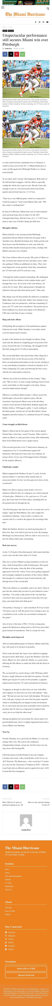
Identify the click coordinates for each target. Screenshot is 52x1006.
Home (4, 27)
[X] (43, 22)
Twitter (11, 939)
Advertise (8, 907)
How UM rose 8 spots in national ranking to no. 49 (13, 803)
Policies (8, 914)
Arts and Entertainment (13, 876)
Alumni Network (26, 975)
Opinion (8, 879)
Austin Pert (8, 49)
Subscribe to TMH (26, 968)
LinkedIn (11, 946)
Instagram (11, 935)
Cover (10, 27)
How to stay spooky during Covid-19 (38, 803)
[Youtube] (47, 22)
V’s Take (8, 883)
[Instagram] (40, 22)
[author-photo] (26, 826)
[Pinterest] (16, 54)
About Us (8, 889)
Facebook (11, 932)
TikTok (10, 942)
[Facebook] (36, 22)
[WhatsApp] (22, 54)
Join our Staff (10, 911)
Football (11, 31)
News (7, 869)
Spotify (11, 949)
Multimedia (9, 886)
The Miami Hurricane (22, 847)
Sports (5, 31)
